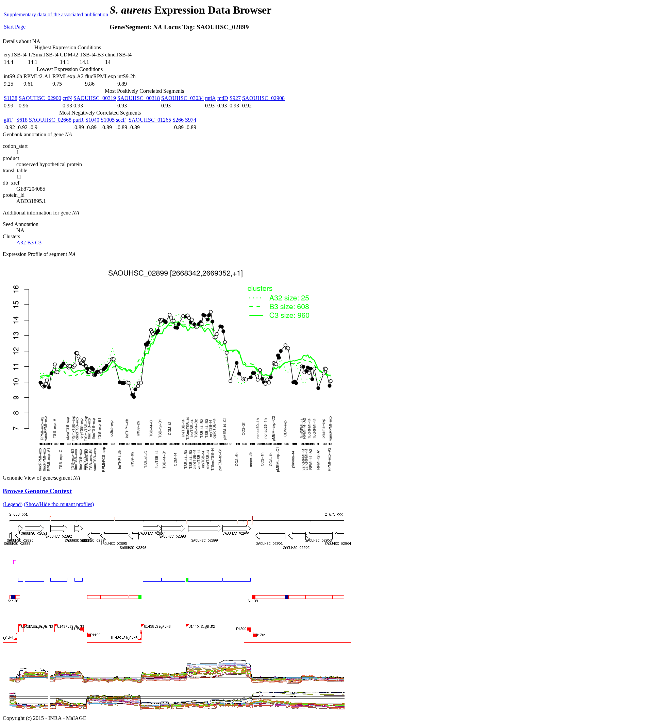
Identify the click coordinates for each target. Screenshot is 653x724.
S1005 (108, 120)
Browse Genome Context (37, 491)
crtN (67, 98)
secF (121, 120)
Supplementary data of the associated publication (56, 14)
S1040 (92, 120)
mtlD (222, 98)
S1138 (10, 98)
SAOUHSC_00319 (94, 98)
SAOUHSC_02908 (263, 98)
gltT (8, 120)
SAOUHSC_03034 (182, 98)
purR (78, 120)
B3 (30, 242)
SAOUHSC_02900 (40, 98)
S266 (178, 120)
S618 (22, 120)
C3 (38, 242)
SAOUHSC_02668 (50, 120)
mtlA (210, 98)
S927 (235, 98)
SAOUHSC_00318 (138, 98)
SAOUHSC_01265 (150, 120)
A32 (21, 242)
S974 (190, 120)
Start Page (15, 27)
